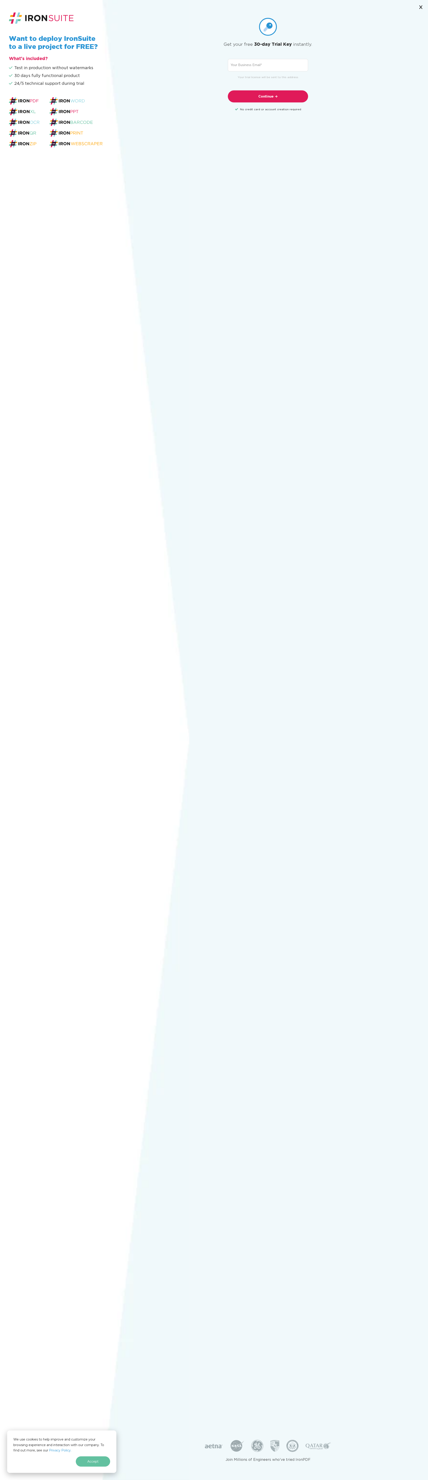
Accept (93, 1461)
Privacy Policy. (60, 1450)
